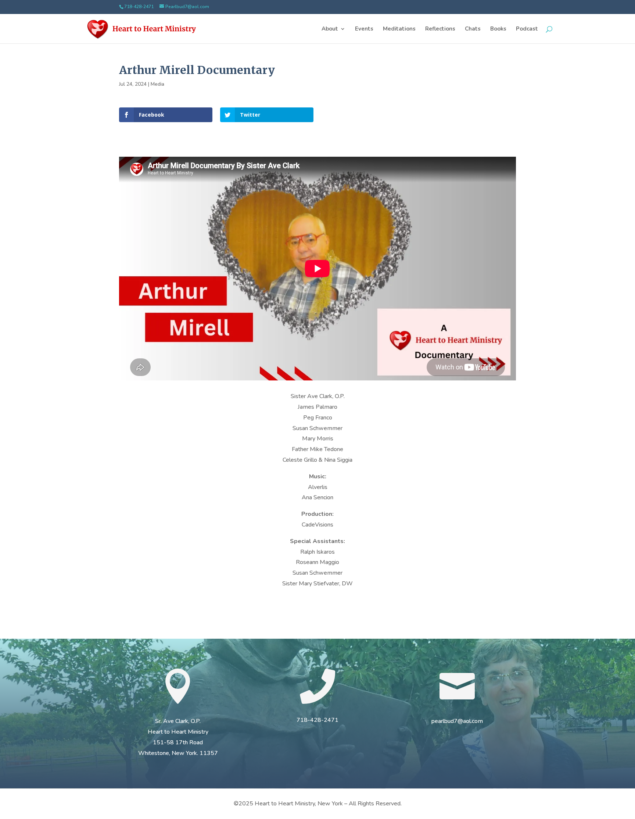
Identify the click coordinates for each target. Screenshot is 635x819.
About (330, 29)
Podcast (527, 29)
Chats (473, 29)
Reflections (440, 29)
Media (157, 84)
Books (498, 29)
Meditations (399, 29)
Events (364, 29)
